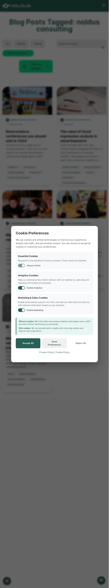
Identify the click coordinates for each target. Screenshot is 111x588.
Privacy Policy (46, 352)
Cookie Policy (63, 352)
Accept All (28, 343)
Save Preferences (54, 343)
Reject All (81, 343)
